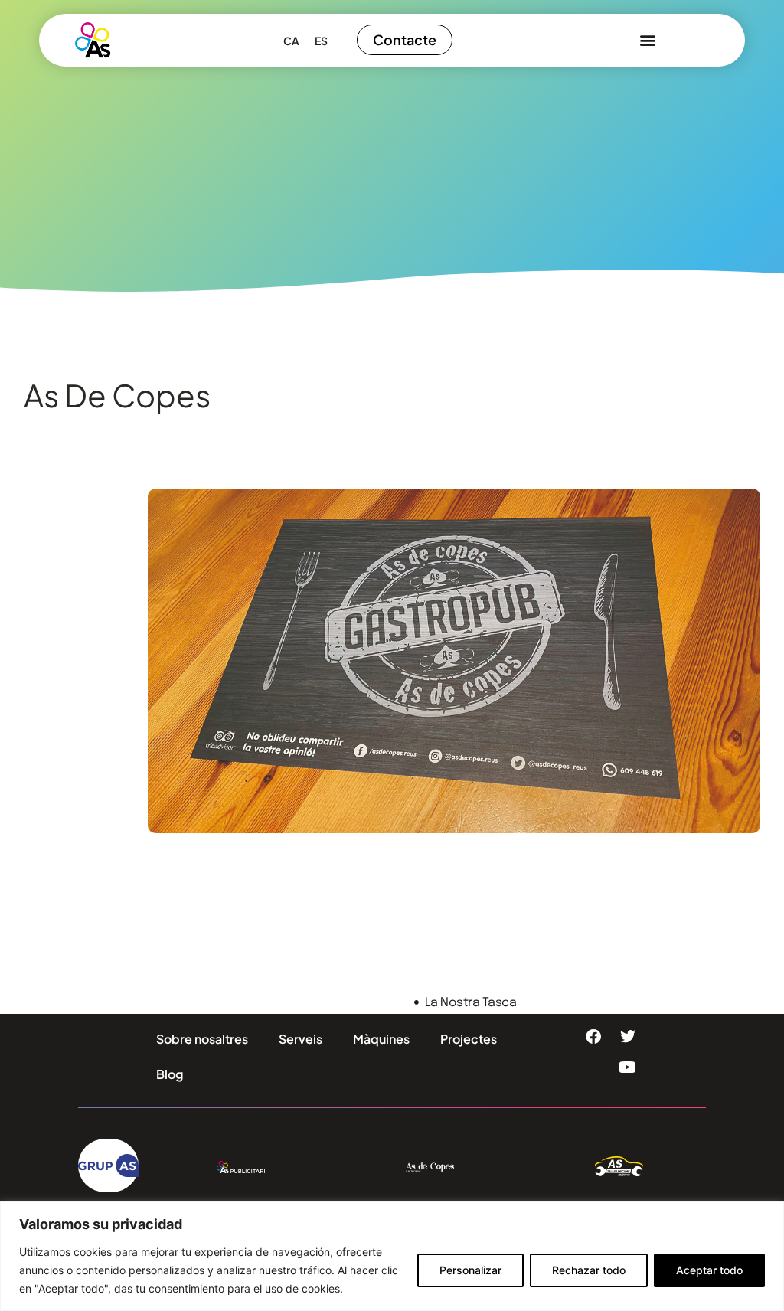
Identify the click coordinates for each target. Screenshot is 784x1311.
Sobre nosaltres (202, 1039)
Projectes (468, 1039)
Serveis (300, 1039)
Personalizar (470, 1270)
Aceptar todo (709, 1270)
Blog (169, 1074)
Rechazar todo (589, 1270)
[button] (647, 40)
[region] (392, 1256)
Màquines (381, 1039)
